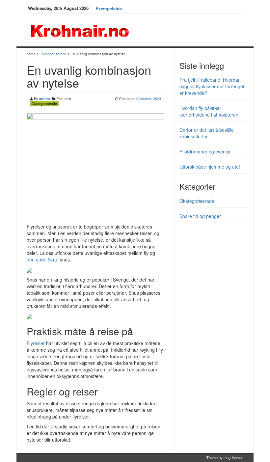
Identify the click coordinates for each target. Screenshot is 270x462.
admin (44, 98)
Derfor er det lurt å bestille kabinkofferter (206, 133)
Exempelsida (108, 8)
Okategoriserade (53, 53)
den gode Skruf (43, 259)
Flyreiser (36, 343)
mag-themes (234, 457)
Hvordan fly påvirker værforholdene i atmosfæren (208, 111)
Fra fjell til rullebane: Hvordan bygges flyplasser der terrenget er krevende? (211, 86)
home (32, 53)
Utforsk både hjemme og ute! (209, 166)
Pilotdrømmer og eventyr (205, 151)
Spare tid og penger (200, 216)
